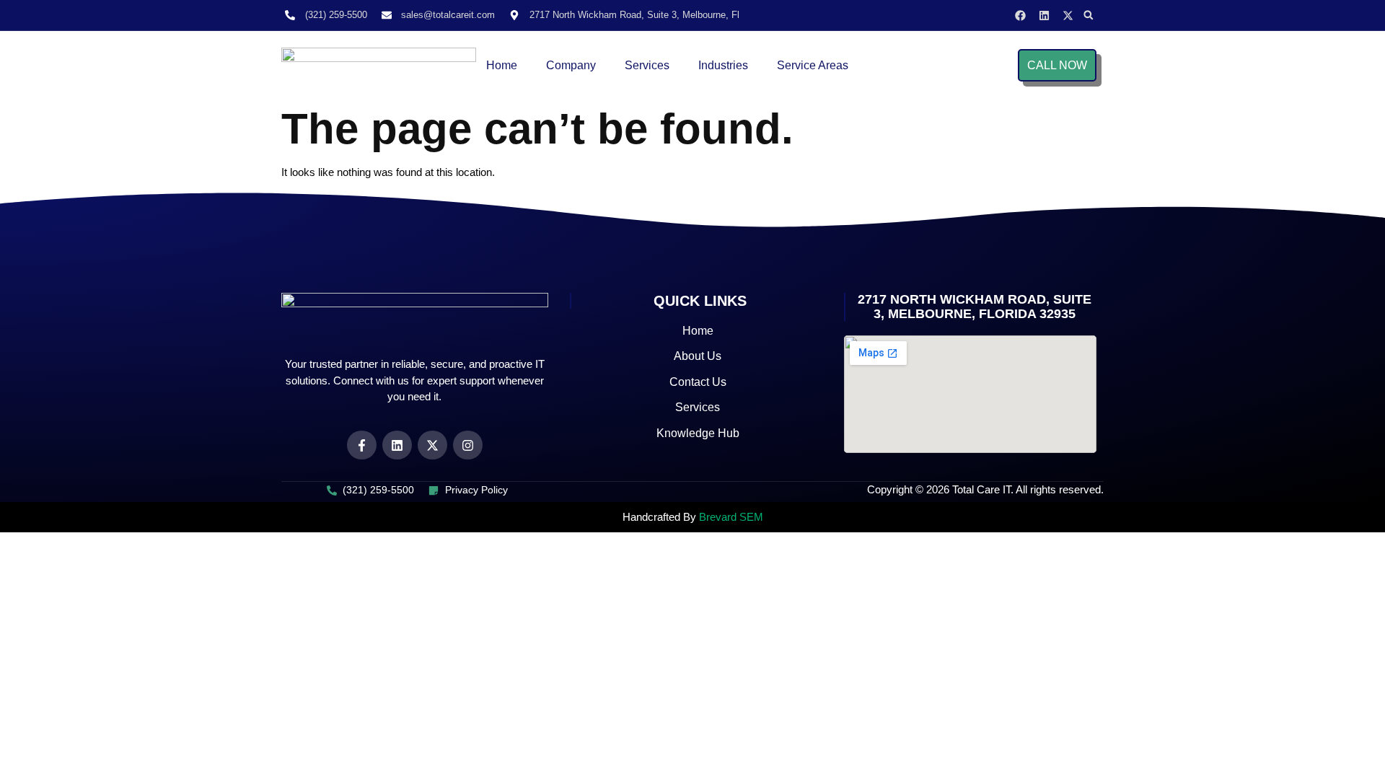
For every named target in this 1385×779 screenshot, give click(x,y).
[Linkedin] (1044, 15)
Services (647, 65)
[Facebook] (1020, 15)
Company (571, 65)
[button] (1088, 15)
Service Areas (812, 65)
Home (501, 65)
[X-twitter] (1068, 15)
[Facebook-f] (362, 445)
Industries (723, 65)
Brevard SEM (731, 517)
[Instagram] (468, 445)
